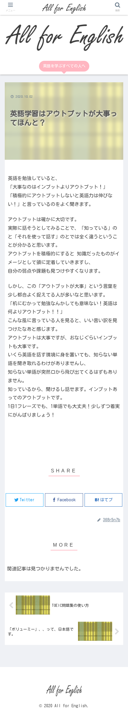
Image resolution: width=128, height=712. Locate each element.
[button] (115, 507)
